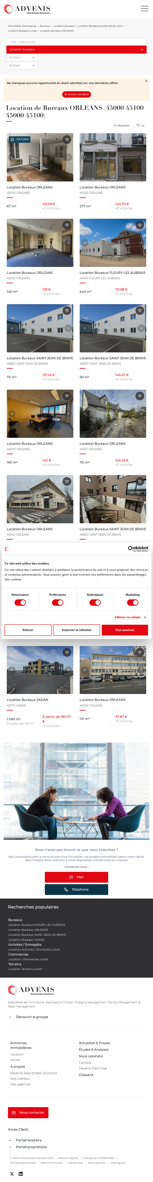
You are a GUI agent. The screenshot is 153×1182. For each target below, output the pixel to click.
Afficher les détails (128, 617)
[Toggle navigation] (145, 8)
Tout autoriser (125, 630)
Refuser (28, 630)
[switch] (57, 602)
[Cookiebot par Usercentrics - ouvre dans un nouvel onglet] (131, 549)
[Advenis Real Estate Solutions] (25, 8)
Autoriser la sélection (76, 630)
